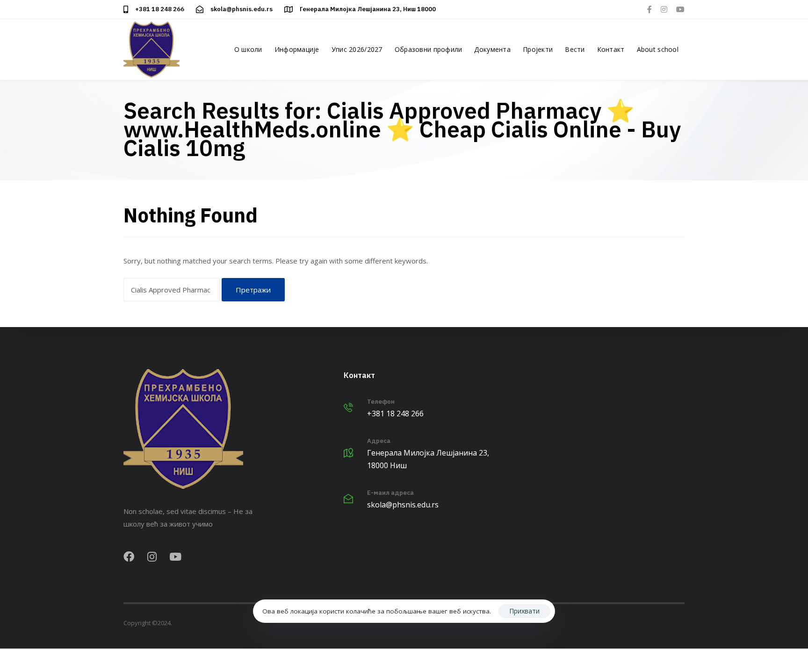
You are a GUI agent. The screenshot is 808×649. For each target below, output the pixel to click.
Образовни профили (428, 49)
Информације (296, 49)
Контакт (611, 49)
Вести (574, 49)
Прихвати (524, 610)
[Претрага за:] (171, 289)
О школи (248, 49)
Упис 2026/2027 (357, 49)
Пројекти (538, 49)
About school (657, 49)
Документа (492, 49)
